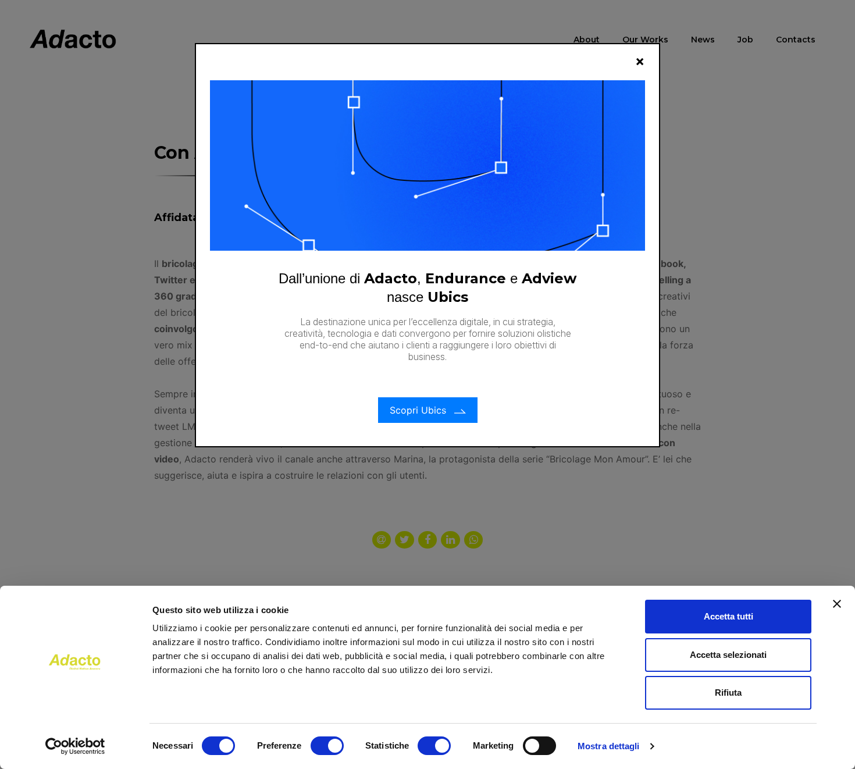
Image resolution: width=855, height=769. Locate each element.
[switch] (327, 745)
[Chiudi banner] (837, 604)
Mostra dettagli (609, 746)
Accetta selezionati (728, 655)
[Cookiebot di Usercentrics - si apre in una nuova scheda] (75, 746)
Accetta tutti (728, 616)
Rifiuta (728, 692)
